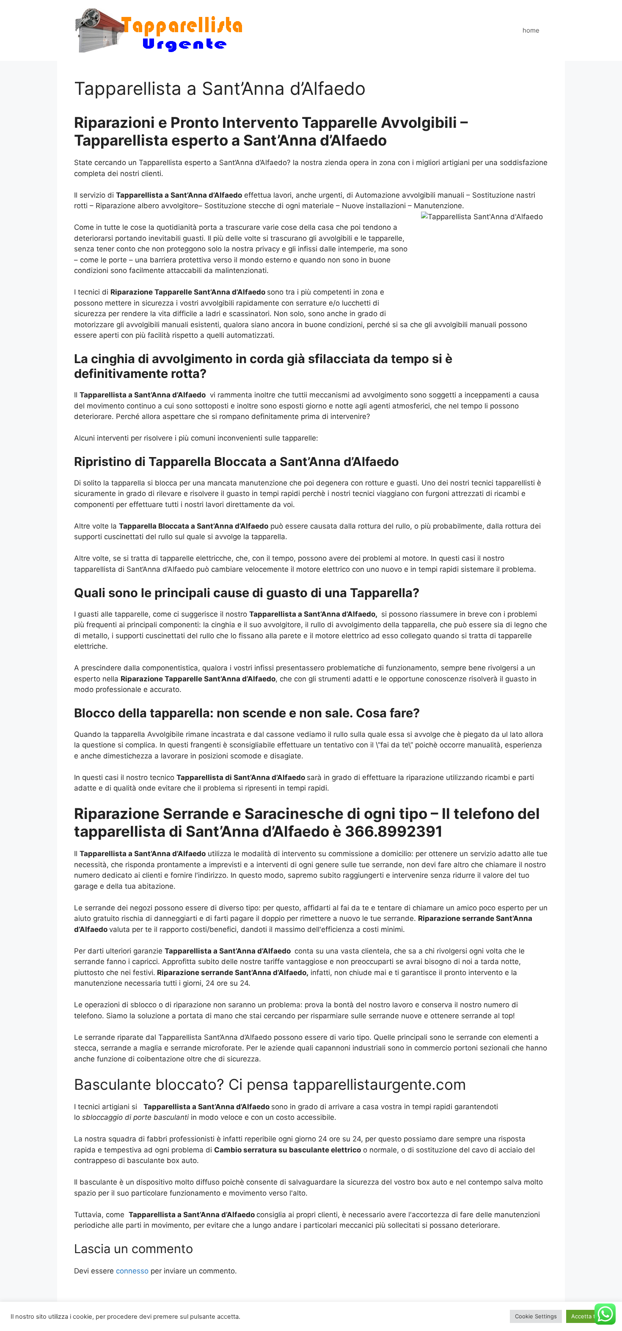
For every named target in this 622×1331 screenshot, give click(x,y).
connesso (132, 1271)
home (531, 30)
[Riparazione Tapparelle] (159, 30)
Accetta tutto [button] (588, 1316)
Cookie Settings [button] (536, 1316)
